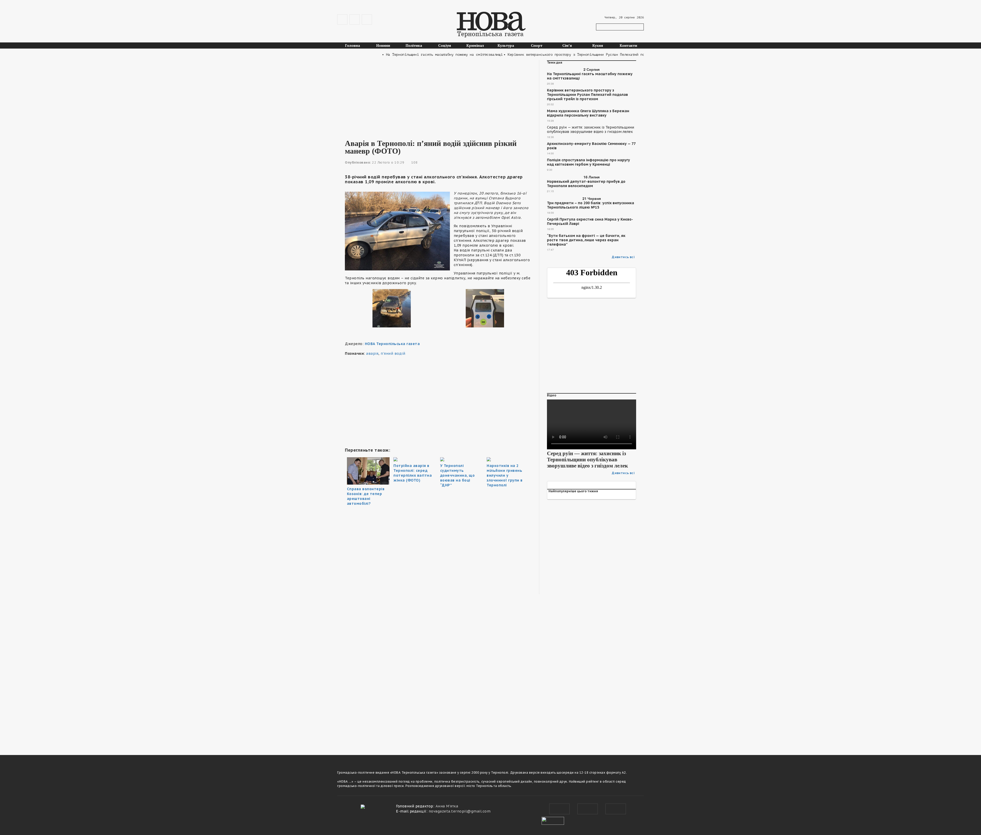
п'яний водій (393, 353)
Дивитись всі (623, 257)
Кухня (597, 45)
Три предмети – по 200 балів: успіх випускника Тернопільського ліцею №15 (590, 205)
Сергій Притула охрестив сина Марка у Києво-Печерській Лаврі (590, 221)
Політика (414, 45)
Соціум (444, 45)
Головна (352, 45)
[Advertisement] (438, 96)
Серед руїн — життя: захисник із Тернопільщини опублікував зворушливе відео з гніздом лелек (590, 129)
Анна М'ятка (447, 806)
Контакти (628, 45)
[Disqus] (438, 675)
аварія (372, 353)
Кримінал (475, 45)
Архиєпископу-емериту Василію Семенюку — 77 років (591, 146)
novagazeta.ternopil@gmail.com (460, 811)
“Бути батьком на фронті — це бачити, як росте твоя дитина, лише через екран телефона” (586, 240)
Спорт (536, 45)
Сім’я (567, 45)
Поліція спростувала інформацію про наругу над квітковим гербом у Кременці (588, 162)
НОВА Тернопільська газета (392, 343)
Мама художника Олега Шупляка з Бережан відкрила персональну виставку (588, 113)
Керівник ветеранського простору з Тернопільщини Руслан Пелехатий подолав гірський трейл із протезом (587, 94)
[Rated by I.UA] (553, 820)
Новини (383, 45)
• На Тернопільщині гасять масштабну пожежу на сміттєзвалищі (425, 54)
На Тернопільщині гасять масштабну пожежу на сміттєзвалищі (590, 76)
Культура (506, 45)
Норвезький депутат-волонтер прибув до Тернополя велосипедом (586, 183)
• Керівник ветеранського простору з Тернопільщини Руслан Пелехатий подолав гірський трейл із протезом (589, 54)
